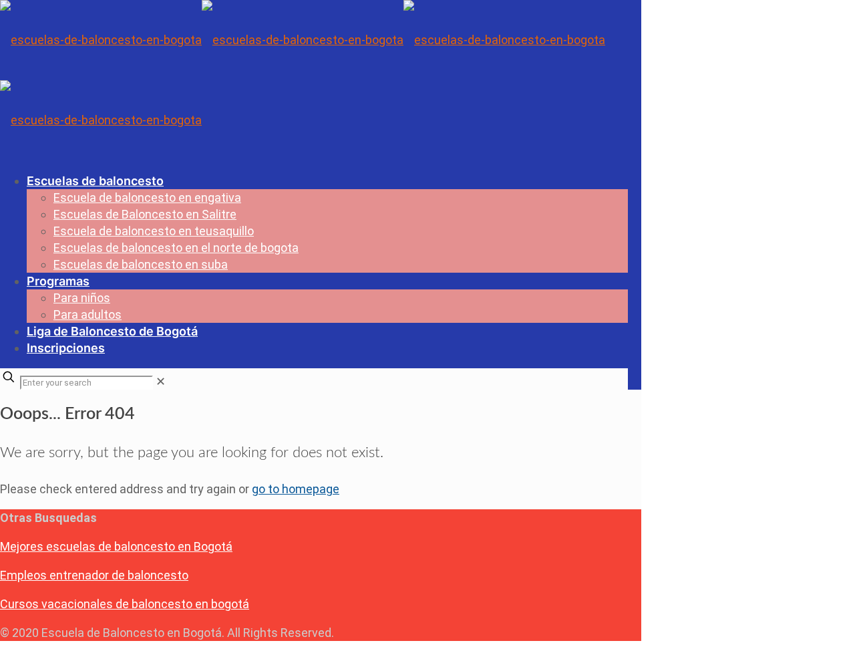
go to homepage (295, 489)
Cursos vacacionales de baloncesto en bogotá (124, 604)
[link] (161, 381)
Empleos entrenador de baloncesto (94, 575)
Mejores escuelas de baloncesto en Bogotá (116, 546)
